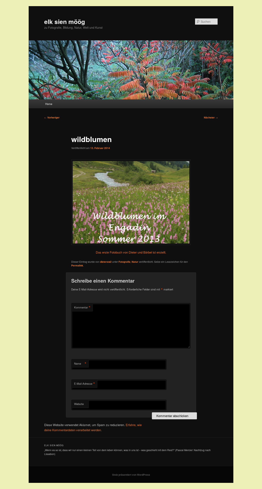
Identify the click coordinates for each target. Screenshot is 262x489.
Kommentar (82, 307)
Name (80, 363)
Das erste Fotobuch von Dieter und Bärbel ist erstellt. (131, 252)
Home (48, 104)
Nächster (211, 117)
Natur (135, 262)
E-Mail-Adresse (84, 383)
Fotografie (124, 262)
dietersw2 (106, 262)
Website (79, 404)
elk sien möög (64, 21)
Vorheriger (52, 117)
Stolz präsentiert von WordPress (131, 474)
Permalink (77, 265)
